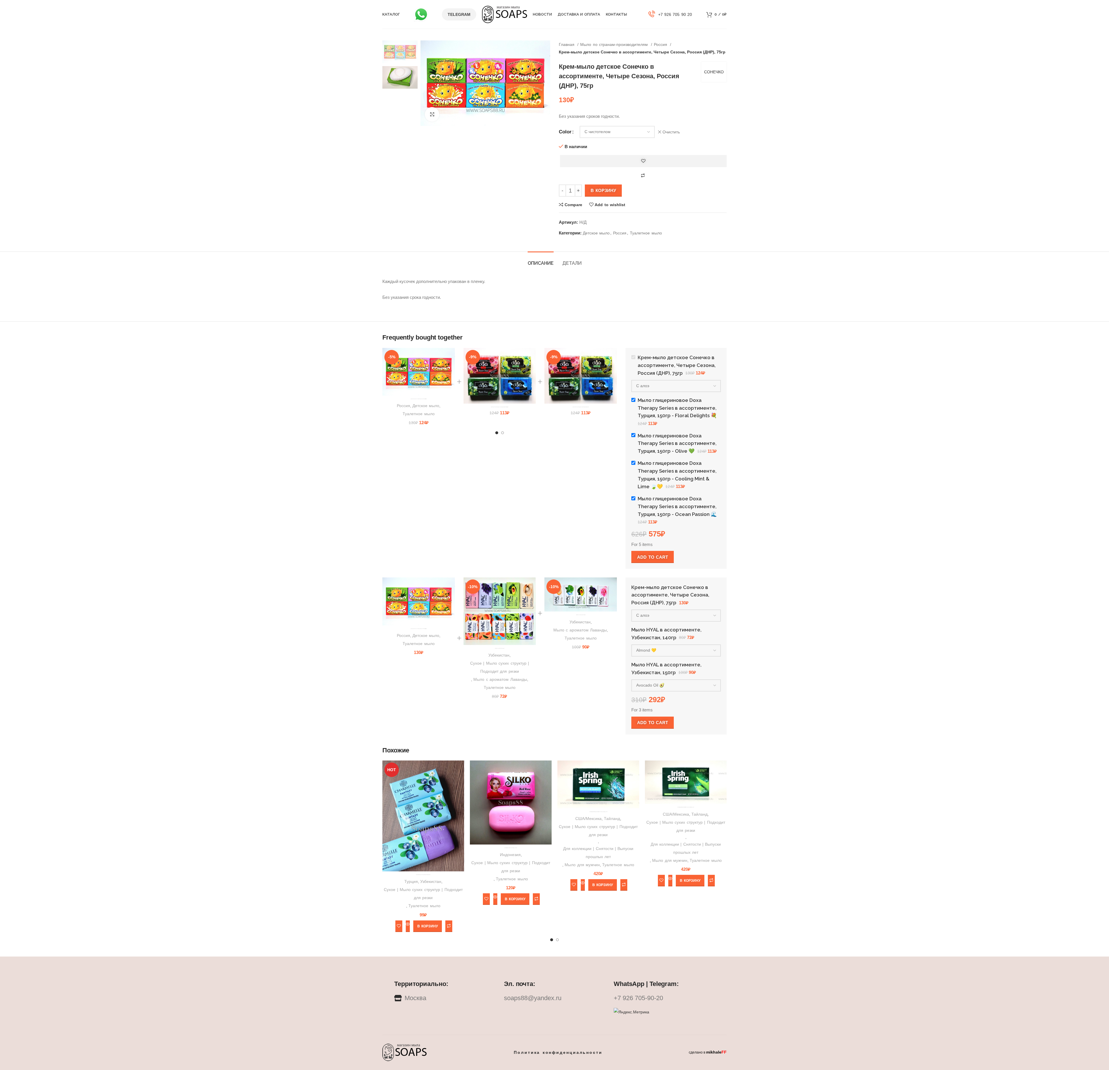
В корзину (603, 190)
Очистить (671, 132)
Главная (567, 44)
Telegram (459, 14)
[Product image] (418, 372)
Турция (411, 881)
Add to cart (652, 557)
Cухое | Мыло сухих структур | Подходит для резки (499, 667)
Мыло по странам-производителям (614, 44)
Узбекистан (498, 655)
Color (565, 132)
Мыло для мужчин (582, 864)
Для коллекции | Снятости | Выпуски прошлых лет (598, 852)
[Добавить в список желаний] (643, 161)
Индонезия (510, 854)
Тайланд (612, 818)
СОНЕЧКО (714, 72)
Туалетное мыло (646, 233)
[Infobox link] (670, 14)
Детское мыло (596, 233)
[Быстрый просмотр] (408, 926)
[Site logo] (504, 14)
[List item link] (554, 998)
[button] (427, 926)
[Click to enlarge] (432, 114)
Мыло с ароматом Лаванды (500, 679)
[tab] (541, 260)
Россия (661, 44)
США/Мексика (588, 818)
